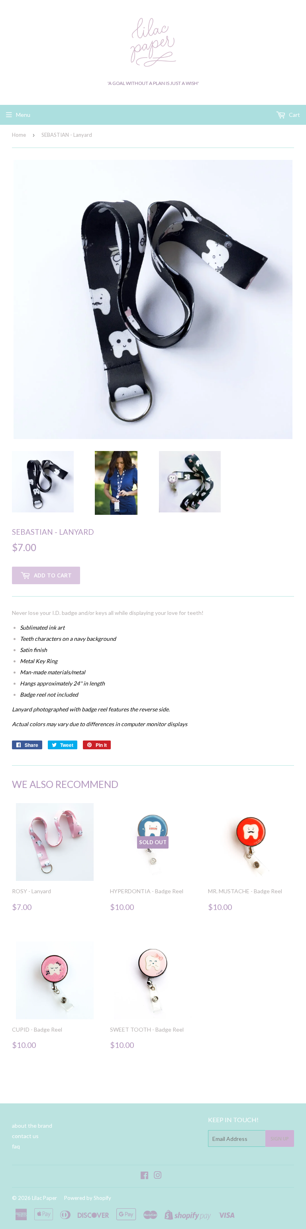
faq (16, 1146)
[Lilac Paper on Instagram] (158, 1176)
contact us (25, 1135)
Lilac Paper (44, 1198)
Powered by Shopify (87, 1198)
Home (19, 135)
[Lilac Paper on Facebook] (144, 1176)
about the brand (32, 1125)
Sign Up (280, 1138)
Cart (294, 114)
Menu (23, 114)
